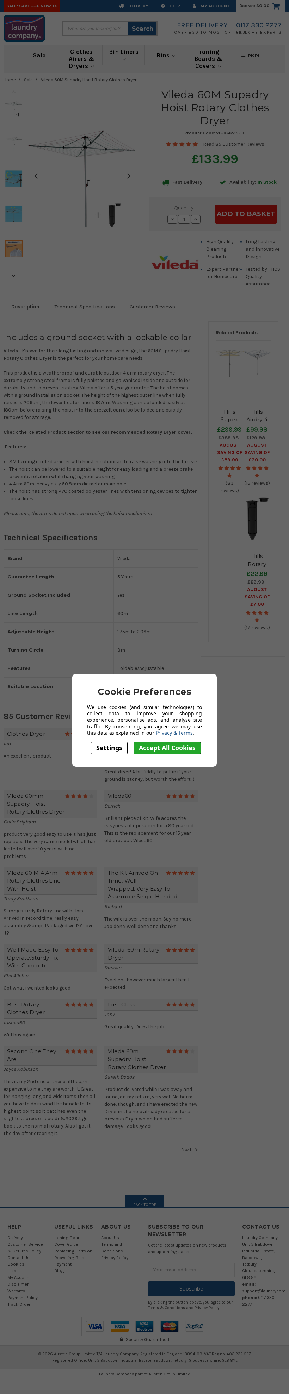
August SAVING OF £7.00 (257, 596)
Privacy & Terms (174, 732)
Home (10, 79)
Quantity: (184, 208)
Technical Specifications (85, 306)
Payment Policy (22, 1297)
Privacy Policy (114, 1257)
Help (174, 5)
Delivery (137, 5)
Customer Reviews (152, 306)
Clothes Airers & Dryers (81, 58)
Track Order (18, 1304)
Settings (109, 747)
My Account (214, 5)
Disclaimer (18, 1284)
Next (14, 275)
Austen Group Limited (169, 1373)
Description (25, 306)
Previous (14, 91)
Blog (59, 1270)
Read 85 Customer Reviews (233, 144)
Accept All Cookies (167, 747)
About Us (110, 1237)
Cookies (15, 1264)
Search (142, 28)
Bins (163, 55)
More (253, 55)
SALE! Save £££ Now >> (31, 5)
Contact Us (18, 1257)
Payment (63, 1264)
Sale (39, 55)
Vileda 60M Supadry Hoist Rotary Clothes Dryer (88, 79)
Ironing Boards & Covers (208, 58)
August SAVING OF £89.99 (229, 452)
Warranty (16, 1290)
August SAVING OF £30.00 (257, 452)
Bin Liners (124, 51)
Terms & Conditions (166, 1308)
